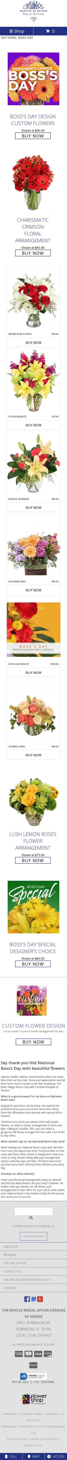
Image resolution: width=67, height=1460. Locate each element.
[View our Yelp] (40, 1301)
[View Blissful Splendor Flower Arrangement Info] (33, 464)
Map (34, 1456)
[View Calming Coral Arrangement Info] (33, 712)
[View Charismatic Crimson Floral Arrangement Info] (33, 182)
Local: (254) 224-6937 (34, 1335)
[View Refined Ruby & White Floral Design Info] (33, 299)
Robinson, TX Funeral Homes (23, 1414)
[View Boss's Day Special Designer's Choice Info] (33, 907)
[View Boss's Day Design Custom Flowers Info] (33, 79)
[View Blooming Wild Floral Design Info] (33, 547)
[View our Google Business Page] (33, 1301)
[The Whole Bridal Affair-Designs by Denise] (33, 21)
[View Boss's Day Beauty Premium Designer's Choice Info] (33, 629)
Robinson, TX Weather (17, 1426)
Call (12, 1456)
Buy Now (33, 136)
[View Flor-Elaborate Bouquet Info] (33, 382)
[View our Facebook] (27, 1301)
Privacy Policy (17, 1439)
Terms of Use (33, 1445)
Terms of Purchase (44, 1439)
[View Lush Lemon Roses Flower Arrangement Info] (33, 796)
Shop (19, 31)
